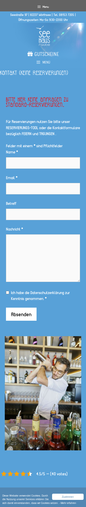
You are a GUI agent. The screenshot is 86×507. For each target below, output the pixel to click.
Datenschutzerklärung (47, 292)
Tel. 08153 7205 (64, 14)
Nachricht (14, 229)
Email (11, 177)
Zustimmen (68, 496)
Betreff (11, 203)
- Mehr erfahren (67, 503)
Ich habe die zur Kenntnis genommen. (40, 295)
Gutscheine (46, 55)
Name (12, 152)
